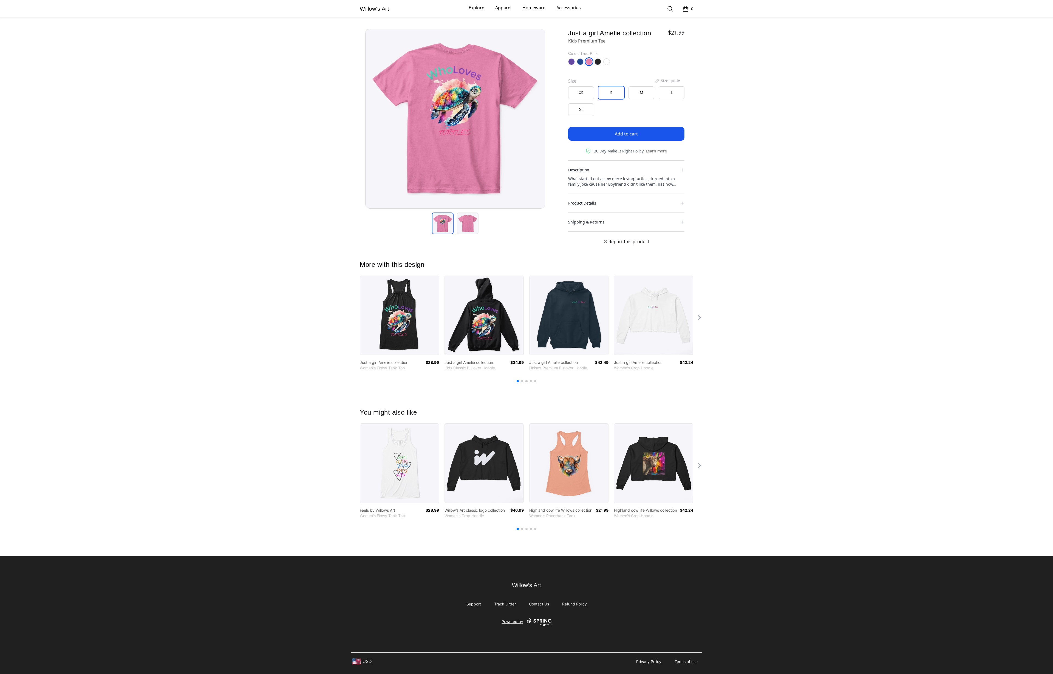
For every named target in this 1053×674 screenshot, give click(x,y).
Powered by (512, 621)
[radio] (581, 92)
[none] (667, 81)
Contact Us (539, 604)
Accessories (568, 8)
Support (473, 604)
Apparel (503, 8)
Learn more (656, 151)
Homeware (533, 8)
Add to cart (626, 134)
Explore (476, 8)
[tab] (442, 223)
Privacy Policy (648, 661)
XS (581, 92)
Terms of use (686, 661)
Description (578, 169)
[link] (399, 315)
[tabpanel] (455, 119)
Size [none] (572, 81)
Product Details (582, 203)
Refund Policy (574, 604)
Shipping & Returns (586, 222)
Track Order (505, 604)
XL (581, 109)
